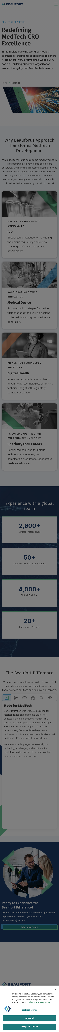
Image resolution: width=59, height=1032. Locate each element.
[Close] (55, 989)
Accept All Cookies (29, 1026)
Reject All (29, 1018)
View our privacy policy (39, 1002)
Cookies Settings (29, 1010)
